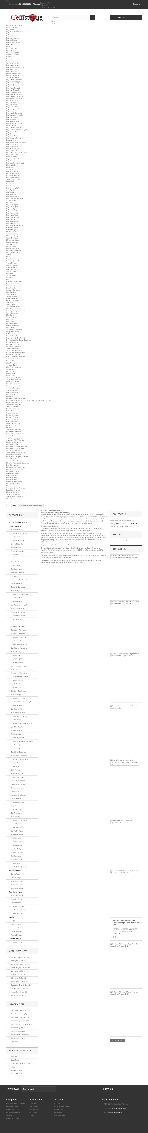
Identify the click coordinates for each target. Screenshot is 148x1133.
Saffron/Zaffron (11, 271)
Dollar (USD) (44, 5)
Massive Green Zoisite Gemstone (17, 463)
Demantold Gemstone (13, 361)
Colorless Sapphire (12, 300)
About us (9, 498)
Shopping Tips (11, 275)
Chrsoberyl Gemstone (13, 309)
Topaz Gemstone (12, 317)
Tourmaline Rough (12, 238)
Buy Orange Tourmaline (14, 98)
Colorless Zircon (11, 365)
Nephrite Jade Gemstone (14, 469)
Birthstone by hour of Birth (15, 444)
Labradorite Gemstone (13, 455)
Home (53, 23)
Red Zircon (10, 371)
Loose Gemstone (12, 27)
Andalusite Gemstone (13, 377)
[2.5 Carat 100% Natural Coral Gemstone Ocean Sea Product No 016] (124, 872)
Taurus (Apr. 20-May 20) (19, 992)
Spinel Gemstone (12, 313)
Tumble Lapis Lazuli (13, 180)
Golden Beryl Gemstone (14, 334)
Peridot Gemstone (12, 415)
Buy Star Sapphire (12, 52)
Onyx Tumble (10, 190)
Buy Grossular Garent (13, 136)
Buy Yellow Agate (12, 205)
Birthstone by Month (13, 471)
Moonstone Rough (12, 236)
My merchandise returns (61, 1106)
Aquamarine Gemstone (14, 330)
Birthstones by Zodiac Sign (15, 467)
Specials (117, 534)
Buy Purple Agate (12, 215)
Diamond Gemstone (13, 284)
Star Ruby (9, 302)
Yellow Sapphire (11, 61)
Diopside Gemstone (13, 492)
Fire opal (9, 427)
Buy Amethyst (11, 140)
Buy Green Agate (12, 221)
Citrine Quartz (11, 394)
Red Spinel (10, 327)
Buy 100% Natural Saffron (15, 25)
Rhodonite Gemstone (13, 486)
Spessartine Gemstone (14, 350)
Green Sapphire (11, 298)
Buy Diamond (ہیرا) (13, 30)
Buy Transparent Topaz (14, 109)
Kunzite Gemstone (12, 409)
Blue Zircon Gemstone (13, 367)
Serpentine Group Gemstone (15, 488)
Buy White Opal (11, 69)
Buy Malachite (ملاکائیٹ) (14, 225)
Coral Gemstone (11, 477)
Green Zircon (10, 375)
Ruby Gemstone (11, 288)
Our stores (14, 1041)
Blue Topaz (10, 321)
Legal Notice (15, 1060)
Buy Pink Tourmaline (13, 86)
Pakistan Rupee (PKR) (47, 7)
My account (58, 1099)
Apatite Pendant (11, 265)
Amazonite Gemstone (13, 430)
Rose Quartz (10, 396)
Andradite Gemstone (13, 359)
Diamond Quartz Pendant (14, 261)
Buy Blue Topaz (11, 102)
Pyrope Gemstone (12, 342)
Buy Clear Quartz (12, 144)
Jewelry (8, 255)
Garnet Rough (11, 230)
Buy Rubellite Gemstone (14, 96)
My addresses (57, 1112)
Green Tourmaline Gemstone (16, 386)
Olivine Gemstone (12, 413)
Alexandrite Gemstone (13, 307)
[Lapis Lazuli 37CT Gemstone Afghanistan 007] (124, 822)
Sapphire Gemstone (13, 290)
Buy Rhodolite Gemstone (14, 138)
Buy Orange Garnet (12, 134)
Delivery (14, 1056)
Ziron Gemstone (11, 363)
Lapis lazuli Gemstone (13, 490)
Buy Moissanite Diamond (14, 32)
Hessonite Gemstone (13, 355)
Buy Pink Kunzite (12, 117)
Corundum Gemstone (13, 286)
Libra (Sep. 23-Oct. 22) (18, 978)
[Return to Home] (9, 505)
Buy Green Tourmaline (13, 88)
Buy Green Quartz (12, 155)
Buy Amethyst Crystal (13, 250)
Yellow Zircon (10, 369)
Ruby (8, 46)
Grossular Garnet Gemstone (15, 352)
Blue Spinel (10, 315)
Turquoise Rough (12, 234)
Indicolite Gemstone (13, 384)
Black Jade (10, 167)
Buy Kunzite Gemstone (14, 113)
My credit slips (58, 1109)
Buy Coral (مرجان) (12, 65)
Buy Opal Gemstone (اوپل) (15, 67)
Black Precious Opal (13, 425)
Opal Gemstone (11, 421)
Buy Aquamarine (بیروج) (14, 73)
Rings (8, 257)
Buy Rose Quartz (12, 146)
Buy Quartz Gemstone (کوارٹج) (16, 142)
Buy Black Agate (12, 211)
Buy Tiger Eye (11, 192)
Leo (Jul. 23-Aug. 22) (18, 974)
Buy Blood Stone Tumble (14, 198)
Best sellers (33, 1109)
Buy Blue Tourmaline (13, 90)
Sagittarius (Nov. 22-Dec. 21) (21, 985)
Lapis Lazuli (10, 182)
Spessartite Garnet (12, 348)
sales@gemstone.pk (115, 1112)
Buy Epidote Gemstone (14, 127)
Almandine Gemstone (13, 346)
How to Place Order (17, 1074)
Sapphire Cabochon (12, 55)
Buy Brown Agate (12, 207)
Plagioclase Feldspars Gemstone (17, 457)
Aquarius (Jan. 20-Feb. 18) (20, 957)
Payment (9, 277)
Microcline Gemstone (13, 442)
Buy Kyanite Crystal (13, 252)
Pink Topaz (10, 319)
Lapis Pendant (11, 186)
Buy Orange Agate (12, 213)
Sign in (8, 1)
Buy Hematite (10, 223)
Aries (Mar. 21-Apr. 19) (18, 961)
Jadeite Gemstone (12, 407)
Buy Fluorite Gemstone (14, 161)
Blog (7, 280)
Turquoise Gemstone (13, 494)
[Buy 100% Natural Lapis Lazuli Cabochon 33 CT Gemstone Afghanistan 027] (124, 762)
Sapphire (9, 57)
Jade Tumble (10, 169)
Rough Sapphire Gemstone (15, 59)
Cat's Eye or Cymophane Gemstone (18, 311)
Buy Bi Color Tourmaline (14, 94)
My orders (56, 1103)
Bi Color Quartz (11, 157)
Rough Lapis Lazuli (12, 173)
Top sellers (119, 549)
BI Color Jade (10, 165)
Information (16, 1004)
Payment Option (16, 1070)
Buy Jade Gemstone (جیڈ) (15, 163)
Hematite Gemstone (13, 417)
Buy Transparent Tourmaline (15, 84)
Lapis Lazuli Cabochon (14, 184)
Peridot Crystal (11, 246)
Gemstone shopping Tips (14, 438)
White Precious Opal (13, 423)
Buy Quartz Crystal (12, 248)
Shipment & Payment (21, 1050)
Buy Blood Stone (12, 269)
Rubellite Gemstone (13, 382)
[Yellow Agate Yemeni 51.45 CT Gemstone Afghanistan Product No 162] (124, 556)
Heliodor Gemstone (12, 336)
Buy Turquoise (11, 111)
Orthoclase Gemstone (13, 432)
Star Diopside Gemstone (14, 496)
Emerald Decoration (13, 42)
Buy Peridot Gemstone (14, 80)
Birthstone (9, 273)
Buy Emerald (10, 34)
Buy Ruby (9, 44)
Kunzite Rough (11, 125)
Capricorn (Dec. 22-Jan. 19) (20, 968)
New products (34, 1106)
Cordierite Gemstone (13, 388)
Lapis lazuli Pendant (13, 175)
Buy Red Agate (11, 219)
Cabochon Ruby (11, 48)
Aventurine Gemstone (13, 405)
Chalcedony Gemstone (14, 402)
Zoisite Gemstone (12, 459)
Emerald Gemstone (12, 36)
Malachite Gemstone (13, 484)
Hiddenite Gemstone (13, 411)
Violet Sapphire (11, 294)
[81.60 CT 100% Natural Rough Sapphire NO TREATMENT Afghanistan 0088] (124, 602)
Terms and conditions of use (20, 1063)
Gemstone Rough (12, 227)
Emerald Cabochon (12, 38)
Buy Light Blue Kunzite (14, 123)
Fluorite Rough (11, 232)
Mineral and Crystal (12, 240)
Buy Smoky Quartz (12, 150)
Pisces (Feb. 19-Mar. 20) (19, 981)
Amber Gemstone (12, 473)
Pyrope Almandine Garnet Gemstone (18, 340)
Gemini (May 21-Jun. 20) (19, 971)
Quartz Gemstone (12, 390)
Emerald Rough (11, 40)
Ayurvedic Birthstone (13, 450)
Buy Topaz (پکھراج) (12, 100)
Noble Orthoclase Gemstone (15, 434)
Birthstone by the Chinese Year (16, 446)
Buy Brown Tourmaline (13, 92)
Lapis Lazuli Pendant (13, 177)
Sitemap (32, 1115)
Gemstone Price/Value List (15, 440)
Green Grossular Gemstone (15, 357)
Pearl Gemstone (11, 480)
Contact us (136, 4)
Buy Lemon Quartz (12, 148)
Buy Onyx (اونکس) (12, 188)
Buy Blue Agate (11, 209)
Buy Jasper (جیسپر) (12, 196)
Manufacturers (18, 951)
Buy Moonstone (11, 194)
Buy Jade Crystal (12, 242)
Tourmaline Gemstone (13, 380)
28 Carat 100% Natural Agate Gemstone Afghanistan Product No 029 (126, 923)
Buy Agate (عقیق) (12, 202)
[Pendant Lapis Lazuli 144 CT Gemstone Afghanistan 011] (124, 707)
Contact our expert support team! (121, 526)
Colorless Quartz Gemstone (15, 398)
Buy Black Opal (11, 71)
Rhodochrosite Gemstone (14, 482)
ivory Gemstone (11, 475)
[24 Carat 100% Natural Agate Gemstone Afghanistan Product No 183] (124, 945)
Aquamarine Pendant (13, 77)
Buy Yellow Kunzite (12, 119)
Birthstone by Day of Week (15, 448)
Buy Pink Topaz (11, 105)
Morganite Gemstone (13, 332)
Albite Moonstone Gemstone (15, 452)
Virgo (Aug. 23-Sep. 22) (19, 995)
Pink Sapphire (11, 292)
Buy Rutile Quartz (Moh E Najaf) (17, 152)
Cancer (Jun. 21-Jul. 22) (19, 964)
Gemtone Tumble (12, 267)
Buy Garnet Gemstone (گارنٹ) (16, 130)
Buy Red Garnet (11, 132)
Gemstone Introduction (14, 282)
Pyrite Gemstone (12, 419)
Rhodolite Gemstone (13, 344)
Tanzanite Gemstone (13, 63)
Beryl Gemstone (11, 323)
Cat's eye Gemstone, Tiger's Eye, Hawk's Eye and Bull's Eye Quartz (29, 400)
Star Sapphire (10, 305)
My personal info (59, 1115)
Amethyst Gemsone (13, 392)
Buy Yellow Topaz (12, 107)
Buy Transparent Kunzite (14, 115)
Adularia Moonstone (13, 436)
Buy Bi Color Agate (12, 217)
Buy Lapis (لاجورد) (12, 171)
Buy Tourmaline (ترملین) (14, 82)
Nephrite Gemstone (12, 465)
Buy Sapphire (10, 50)
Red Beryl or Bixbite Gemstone (16, 338)
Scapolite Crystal (12, 244)
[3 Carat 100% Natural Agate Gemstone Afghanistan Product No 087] (124, 993)
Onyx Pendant (11, 259)
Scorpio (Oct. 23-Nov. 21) (19, 988)
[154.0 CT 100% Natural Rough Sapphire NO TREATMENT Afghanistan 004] (124, 655)
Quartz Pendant (11, 263)
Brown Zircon (10, 373)
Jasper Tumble (11, 200)
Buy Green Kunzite (12, 121)
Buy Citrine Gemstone (13, 159)
